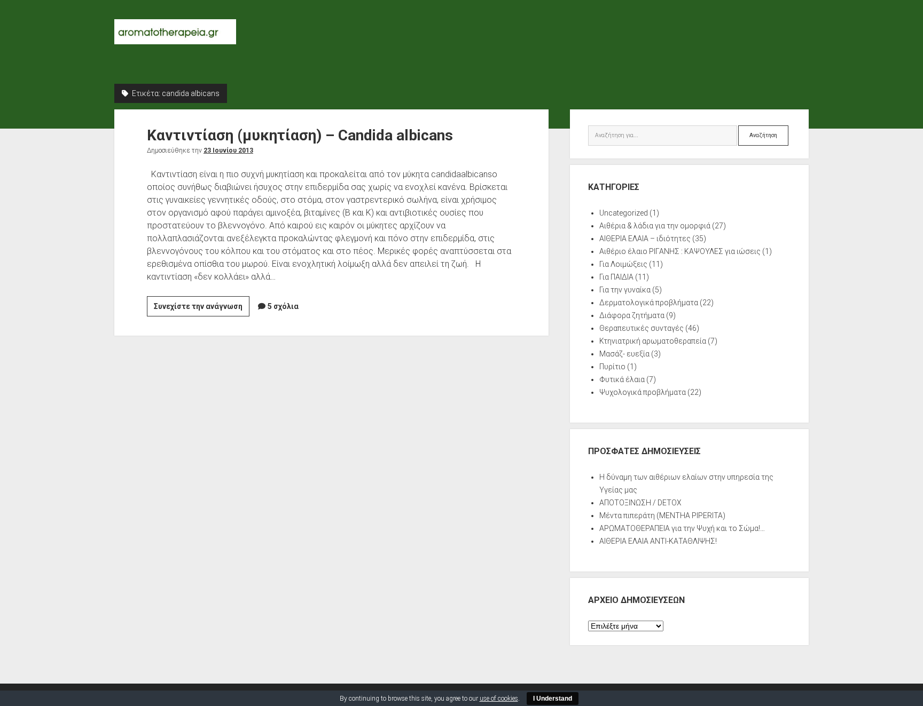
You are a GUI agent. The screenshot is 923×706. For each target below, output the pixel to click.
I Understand (552, 698)
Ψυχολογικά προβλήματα (642, 392)
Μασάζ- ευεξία (624, 354)
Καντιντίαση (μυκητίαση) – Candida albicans (300, 135)
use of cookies (499, 698)
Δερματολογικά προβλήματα (648, 302)
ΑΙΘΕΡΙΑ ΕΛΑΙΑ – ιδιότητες (645, 238)
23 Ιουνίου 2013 (228, 150)
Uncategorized (623, 213)
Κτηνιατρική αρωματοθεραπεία (652, 341)
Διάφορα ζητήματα (631, 315)
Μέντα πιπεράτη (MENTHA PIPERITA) (662, 515)
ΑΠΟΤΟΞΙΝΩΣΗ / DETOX (640, 502)
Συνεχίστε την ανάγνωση (201, 309)
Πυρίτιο (612, 366)
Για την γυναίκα (625, 289)
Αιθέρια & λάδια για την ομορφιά (654, 225)
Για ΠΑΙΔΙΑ (616, 277)
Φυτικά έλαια (622, 379)
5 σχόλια (283, 306)
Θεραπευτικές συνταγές (641, 328)
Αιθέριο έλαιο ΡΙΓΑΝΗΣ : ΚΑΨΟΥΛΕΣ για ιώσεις (680, 251)
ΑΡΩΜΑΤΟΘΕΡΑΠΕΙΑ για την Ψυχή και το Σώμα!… (682, 528)
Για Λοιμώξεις (623, 264)
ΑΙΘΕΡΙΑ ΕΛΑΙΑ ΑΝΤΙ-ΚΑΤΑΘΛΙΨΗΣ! (658, 541)
